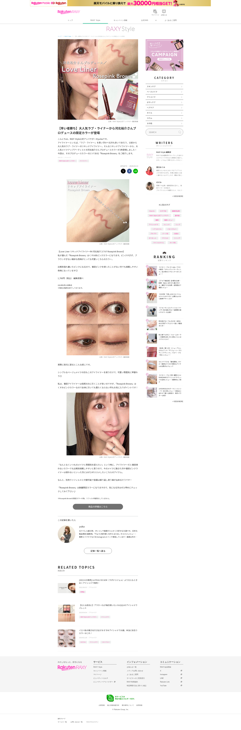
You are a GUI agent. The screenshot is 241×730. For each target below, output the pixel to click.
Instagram (163, 674)
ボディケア (151, 102)
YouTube (163, 686)
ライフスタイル (158, 242)
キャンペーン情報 (120, 20)
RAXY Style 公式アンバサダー (67, 161)
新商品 (82, 592)
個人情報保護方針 (113, 705)
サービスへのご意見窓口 (136, 678)
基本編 (177, 215)
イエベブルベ (105, 642)
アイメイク (68, 157)
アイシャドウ (105, 617)
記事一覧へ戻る (98, 550)
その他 (149, 123)
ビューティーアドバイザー (103, 682)
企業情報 (102, 705)
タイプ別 (173, 242)
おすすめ (83, 642)
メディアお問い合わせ (135, 671)
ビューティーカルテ (100, 678)
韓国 (157, 220)
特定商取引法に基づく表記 (136, 686)
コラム (149, 118)
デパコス (165, 238)
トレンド (167, 224)
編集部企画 (176, 211)
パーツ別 (165, 233)
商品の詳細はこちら (98, 506)
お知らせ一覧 (132, 667)
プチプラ (153, 233)
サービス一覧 (62, 722)
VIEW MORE (177, 196)
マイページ (97, 674)
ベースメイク (152, 91)
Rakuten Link (165, 682)
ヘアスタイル (157, 229)
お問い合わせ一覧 (77, 722)
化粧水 (176, 233)
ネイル (149, 113)
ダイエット (152, 238)
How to (152, 211)
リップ (177, 224)
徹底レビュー (168, 220)
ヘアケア (150, 107)
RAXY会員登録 (165, 667)
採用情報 (139, 705)
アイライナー (83, 161)
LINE (162, 678)
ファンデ (177, 238)
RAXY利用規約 (132, 682)
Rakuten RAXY (69, 12)
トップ (70, 20)
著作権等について (128, 705)
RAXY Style (95, 20)
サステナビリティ (92, 722)
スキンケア (151, 86)
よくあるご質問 (171, 20)
